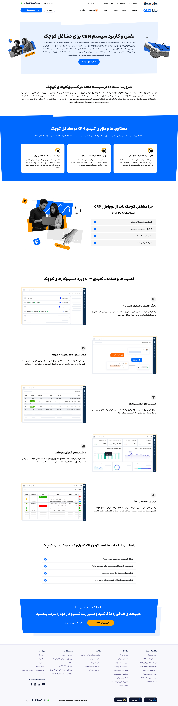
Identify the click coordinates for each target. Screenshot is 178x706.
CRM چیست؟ (152, 655)
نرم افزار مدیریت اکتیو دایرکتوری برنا (61, 670)
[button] (31, 10)
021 (32, 3)
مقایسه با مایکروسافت (92, 666)
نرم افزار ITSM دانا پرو (65, 666)
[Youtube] (43, 683)
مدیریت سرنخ (124, 655)
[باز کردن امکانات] (130, 10)
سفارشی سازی (123, 685)
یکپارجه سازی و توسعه (121, 670)
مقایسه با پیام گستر (93, 663)
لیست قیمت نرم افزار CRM (148, 663)
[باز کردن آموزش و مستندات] (99, 3)
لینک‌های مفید (151, 651)
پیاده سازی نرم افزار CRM (148, 678)
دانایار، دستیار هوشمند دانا (119, 682)
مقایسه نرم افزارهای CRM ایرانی (90, 655)
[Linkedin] (35, 683)
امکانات (126, 651)
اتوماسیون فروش (122, 678)
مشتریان (41, 663)
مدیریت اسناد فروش (121, 663)
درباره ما (42, 651)
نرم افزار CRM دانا (67, 655)
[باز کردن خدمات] (88, 3)
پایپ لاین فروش (123, 659)
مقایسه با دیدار (95, 659)
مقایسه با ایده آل (94, 670)
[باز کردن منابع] (102, 10)
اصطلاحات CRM (151, 682)
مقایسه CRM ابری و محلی (148, 670)
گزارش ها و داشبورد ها (121, 674)
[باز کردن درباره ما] (117, 3)
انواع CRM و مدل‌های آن (149, 674)
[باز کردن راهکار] (111, 10)
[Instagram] (39, 683)
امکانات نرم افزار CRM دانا (148, 666)
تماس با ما (41, 659)
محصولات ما (68, 651)
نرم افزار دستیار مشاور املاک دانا (62, 674)
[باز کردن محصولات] (129, 3)
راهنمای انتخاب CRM (149, 659)
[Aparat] (31, 683)
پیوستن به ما (40, 666)
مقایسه (98, 651)
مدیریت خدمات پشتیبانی (120, 666)
